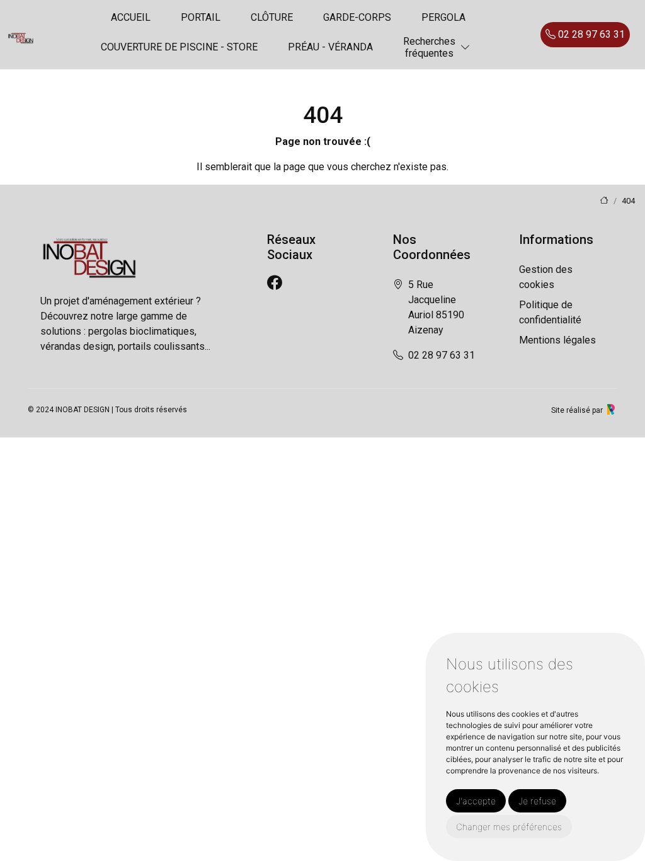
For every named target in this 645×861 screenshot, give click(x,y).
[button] (465, 48)
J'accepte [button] (476, 800)
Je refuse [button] (537, 800)
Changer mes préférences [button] (509, 826)
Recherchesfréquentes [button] (429, 47)
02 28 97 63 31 (590, 34)
